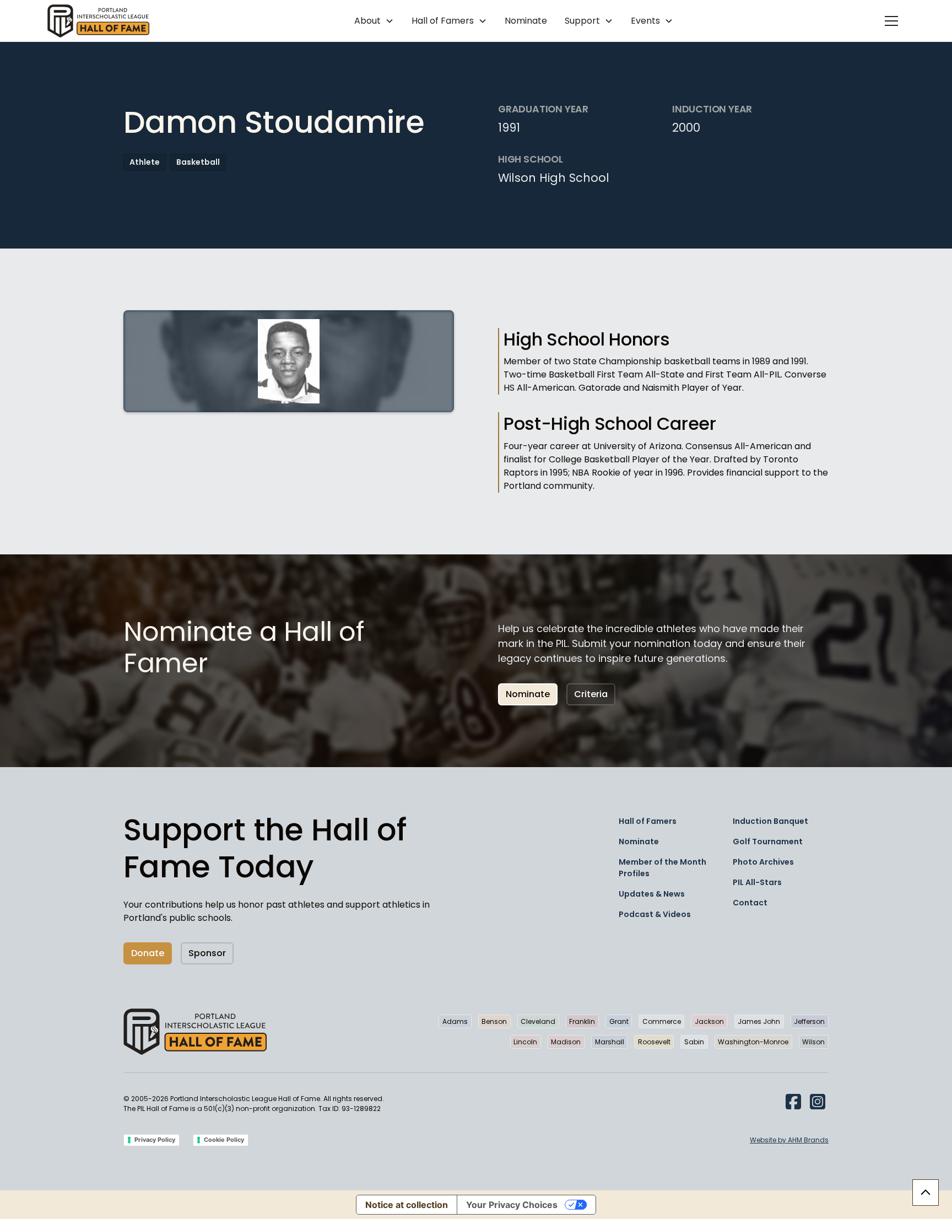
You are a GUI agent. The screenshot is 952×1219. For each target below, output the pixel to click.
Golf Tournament (768, 841)
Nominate (526, 20)
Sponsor (207, 953)
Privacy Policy (154, 1140)
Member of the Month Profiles (662, 867)
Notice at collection (406, 1204)
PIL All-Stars (757, 882)
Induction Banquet (770, 821)
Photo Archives (763, 861)
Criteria (591, 694)
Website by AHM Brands (789, 1140)
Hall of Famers (648, 821)
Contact (750, 902)
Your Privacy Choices (512, 1204)
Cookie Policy (224, 1140)
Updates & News (652, 893)
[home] (98, 20)
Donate (147, 953)
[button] (374, 21)
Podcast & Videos (655, 914)
